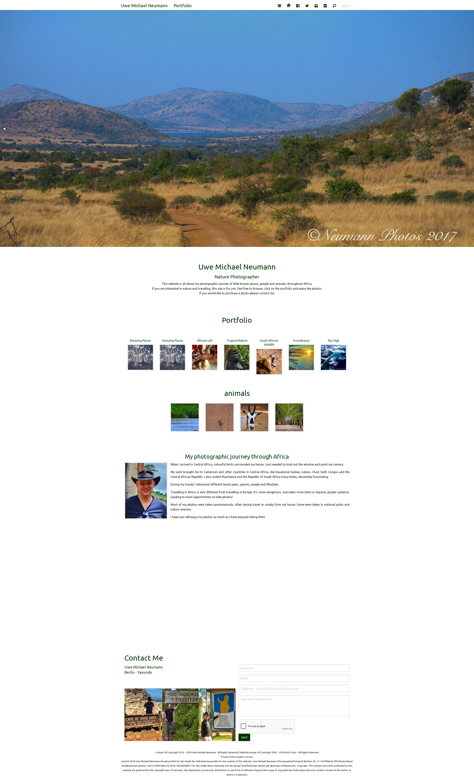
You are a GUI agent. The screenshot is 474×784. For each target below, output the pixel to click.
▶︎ (471, 128)
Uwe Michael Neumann (144, 5)
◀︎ (5, 128)
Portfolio (183, 5)
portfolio (286, 288)
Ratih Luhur (291, 752)
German (249, 756)
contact (264, 293)
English (240, 756)
